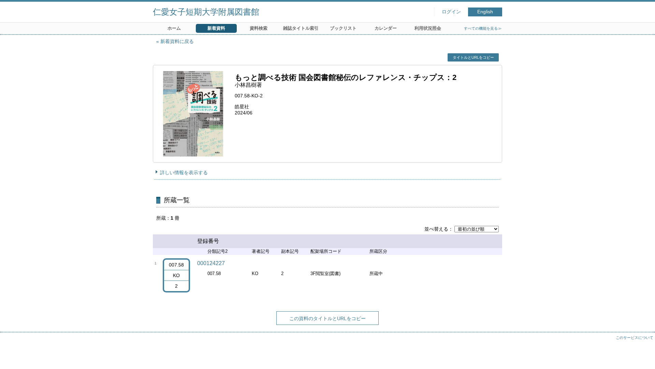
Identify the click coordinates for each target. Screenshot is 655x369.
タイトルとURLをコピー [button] (473, 57)
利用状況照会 (427, 28)
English (485, 11)
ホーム (174, 28)
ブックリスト (343, 28)
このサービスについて (634, 338)
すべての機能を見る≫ (482, 28)
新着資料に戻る (177, 41)
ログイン (451, 11)
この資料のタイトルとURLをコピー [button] (327, 318)
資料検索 (258, 28)
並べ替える (436, 229)
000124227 (211, 263)
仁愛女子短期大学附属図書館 (206, 11)
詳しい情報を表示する (184, 172)
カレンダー (386, 28)
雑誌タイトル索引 (301, 28)
